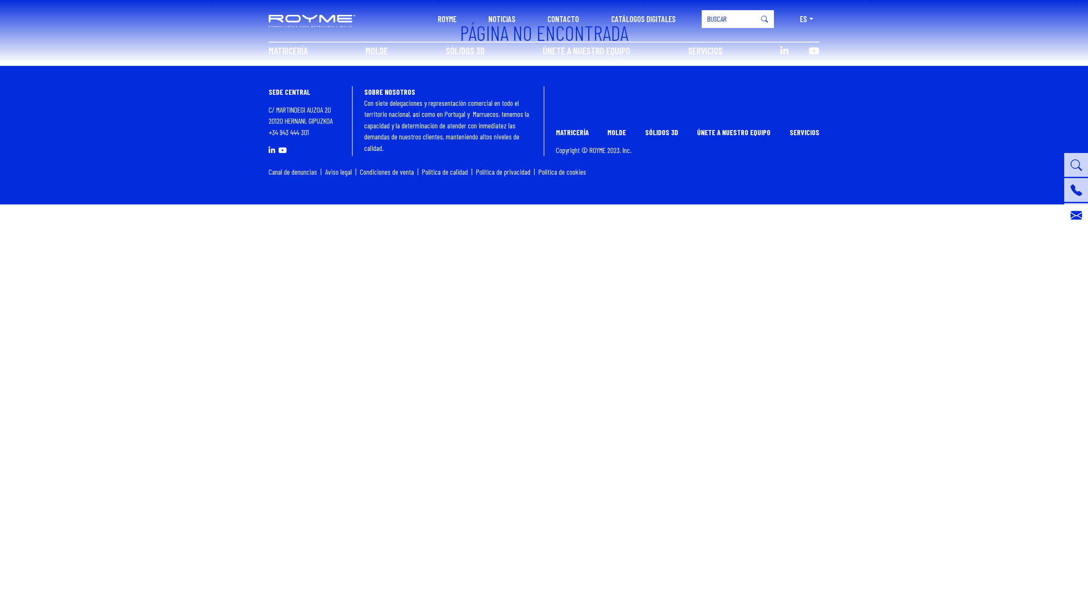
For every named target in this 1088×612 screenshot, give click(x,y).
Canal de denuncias (293, 171)
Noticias (502, 19)
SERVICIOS (705, 50)
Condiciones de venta (387, 171)
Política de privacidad (503, 171)
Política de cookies (562, 171)
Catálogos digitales (643, 19)
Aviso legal (338, 171)
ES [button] (803, 19)
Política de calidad (445, 171)
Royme (447, 19)
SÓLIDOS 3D (465, 50)
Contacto (563, 19)
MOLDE (377, 50)
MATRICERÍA (288, 50)
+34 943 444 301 (289, 132)
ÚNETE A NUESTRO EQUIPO (586, 50)
